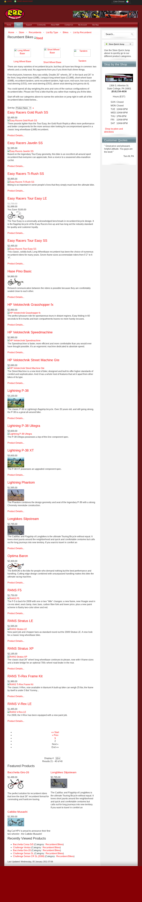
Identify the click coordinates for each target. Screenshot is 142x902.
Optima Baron (17, 556)
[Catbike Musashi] (15, 825)
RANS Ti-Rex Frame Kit (25, 676)
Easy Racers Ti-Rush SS (25, 173)
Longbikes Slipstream (23, 519)
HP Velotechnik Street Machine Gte (33, 360)
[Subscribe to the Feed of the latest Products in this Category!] (38, 37)
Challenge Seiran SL (23, 853)
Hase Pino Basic (19, 271)
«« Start (55, 732)
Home (11, 32)
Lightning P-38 (18, 390)
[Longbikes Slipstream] (59, 787)
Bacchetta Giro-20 (22, 850)
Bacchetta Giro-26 (18, 772)
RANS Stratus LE (20, 621)
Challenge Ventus (22, 847)
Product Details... (15, 135)
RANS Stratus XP (20, 648)
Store (21, 32)
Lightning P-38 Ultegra (23, 426)
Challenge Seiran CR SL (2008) (28, 856)
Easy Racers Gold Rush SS (27, 112)
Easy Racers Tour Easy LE (27, 198)
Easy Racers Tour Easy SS (27, 240)
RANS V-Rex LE (19, 704)
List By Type (52, 32)
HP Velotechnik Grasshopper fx (30, 304)
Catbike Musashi (17, 811)
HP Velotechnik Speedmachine (30, 332)
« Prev (55, 735)
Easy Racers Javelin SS (25, 143)
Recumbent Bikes (54, 844)
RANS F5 (14, 590)
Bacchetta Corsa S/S (23, 844)
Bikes (65, 32)
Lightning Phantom (21, 482)
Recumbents (35, 32)
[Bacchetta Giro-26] (15, 788)
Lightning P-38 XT (20, 450)
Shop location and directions (113, 129)
